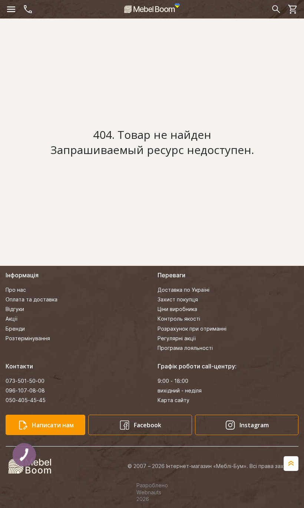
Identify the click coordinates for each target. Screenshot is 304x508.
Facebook (147, 425)
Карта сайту (173, 400)
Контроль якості (179, 318)
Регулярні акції (177, 338)
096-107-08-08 (25, 390)
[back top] (291, 463)
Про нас (16, 290)
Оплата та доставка (31, 299)
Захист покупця (178, 299)
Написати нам (53, 425)
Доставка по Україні (183, 290)
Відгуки (15, 309)
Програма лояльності (185, 348)
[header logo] (152, 8)
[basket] (292, 9)
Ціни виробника (177, 309)
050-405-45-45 (26, 400)
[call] (27, 9)
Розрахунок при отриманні (192, 328)
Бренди (15, 328)
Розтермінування (28, 338)
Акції (11, 318)
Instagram (254, 425)
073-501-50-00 (25, 381)
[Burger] (11, 9)
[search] (276, 9)
